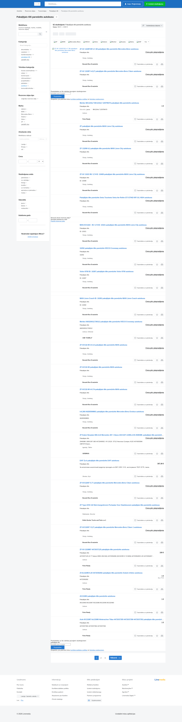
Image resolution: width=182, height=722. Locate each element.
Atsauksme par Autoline (60, 695)
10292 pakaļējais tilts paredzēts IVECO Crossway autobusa (103, 248)
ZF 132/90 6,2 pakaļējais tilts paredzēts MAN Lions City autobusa (105, 148)
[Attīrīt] (46, 32)
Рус (22, 700)
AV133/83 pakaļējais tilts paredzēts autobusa (97, 596)
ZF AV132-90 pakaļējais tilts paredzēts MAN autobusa (101, 367)
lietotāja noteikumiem (97, 99)
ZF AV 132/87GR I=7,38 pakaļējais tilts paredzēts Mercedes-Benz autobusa (109, 49)
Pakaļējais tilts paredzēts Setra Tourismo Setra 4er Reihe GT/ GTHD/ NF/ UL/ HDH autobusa (116, 197)
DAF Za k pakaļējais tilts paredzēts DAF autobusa (99, 460)
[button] (157, 64)
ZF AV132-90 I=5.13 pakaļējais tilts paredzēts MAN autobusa (103, 345)
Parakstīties (58, 96)
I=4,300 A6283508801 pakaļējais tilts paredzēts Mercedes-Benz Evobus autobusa (112, 412)
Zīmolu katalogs (57, 699)
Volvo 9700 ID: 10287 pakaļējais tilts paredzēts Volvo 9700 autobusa (106, 271)
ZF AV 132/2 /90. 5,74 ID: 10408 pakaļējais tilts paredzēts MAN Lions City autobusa (112, 174)
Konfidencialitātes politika (60, 688)
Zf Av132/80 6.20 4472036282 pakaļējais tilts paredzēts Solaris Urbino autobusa (111, 573)
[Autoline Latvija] (24, 4)
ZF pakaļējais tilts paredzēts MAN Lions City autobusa (101, 126)
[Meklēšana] (46, 4)
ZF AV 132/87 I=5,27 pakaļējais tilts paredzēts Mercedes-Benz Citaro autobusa (110, 71)
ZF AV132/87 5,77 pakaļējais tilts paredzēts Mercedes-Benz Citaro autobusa (109, 483)
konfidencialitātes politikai (78, 99)
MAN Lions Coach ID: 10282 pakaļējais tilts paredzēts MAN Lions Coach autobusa (112, 298)
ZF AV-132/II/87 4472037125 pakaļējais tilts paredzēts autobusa (104, 549)
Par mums (20, 685)
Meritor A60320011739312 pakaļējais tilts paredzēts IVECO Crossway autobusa (111, 322)
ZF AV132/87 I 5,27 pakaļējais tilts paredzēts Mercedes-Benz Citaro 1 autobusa (111, 527)
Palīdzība (20, 688)
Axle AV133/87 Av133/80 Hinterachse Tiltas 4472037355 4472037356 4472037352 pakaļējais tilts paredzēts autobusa (125, 619)
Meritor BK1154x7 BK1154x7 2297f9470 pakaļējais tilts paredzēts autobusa (109, 103)
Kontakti (19, 692)
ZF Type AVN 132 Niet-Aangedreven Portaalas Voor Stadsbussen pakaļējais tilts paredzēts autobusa (120, 505)
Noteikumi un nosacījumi (60, 685)
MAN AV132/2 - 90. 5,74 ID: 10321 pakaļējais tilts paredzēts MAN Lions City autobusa (113, 225)
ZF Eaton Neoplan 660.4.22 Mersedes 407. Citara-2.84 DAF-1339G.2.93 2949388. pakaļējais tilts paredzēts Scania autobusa (128, 435)
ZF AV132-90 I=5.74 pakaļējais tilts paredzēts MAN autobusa (103, 389)
